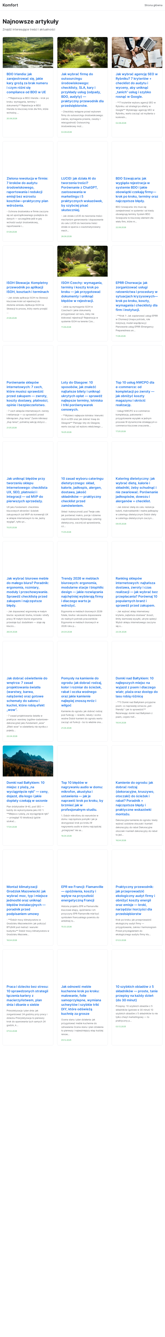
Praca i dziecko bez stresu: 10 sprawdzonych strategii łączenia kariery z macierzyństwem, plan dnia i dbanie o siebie (28, 996)
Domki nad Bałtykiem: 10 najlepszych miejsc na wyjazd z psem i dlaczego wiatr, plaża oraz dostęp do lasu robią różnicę (137, 687)
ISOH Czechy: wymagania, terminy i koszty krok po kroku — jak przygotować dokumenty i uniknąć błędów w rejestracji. (81, 292)
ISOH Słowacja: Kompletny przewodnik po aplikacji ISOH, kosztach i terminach (28, 287)
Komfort (10, 5)
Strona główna (153, 5)
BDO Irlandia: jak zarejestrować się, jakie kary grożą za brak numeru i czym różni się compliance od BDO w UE (27, 83)
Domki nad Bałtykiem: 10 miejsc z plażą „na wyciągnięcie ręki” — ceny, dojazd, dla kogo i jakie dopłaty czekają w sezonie (28, 792)
